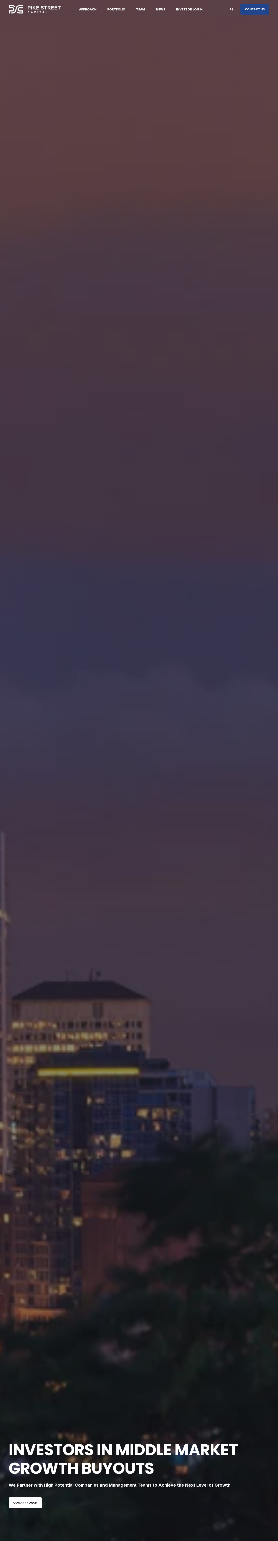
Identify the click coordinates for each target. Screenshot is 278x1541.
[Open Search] (232, 9)
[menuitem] (90, 9)
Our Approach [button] (25, 1503)
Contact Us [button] (255, 9)
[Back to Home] (35, 9)
